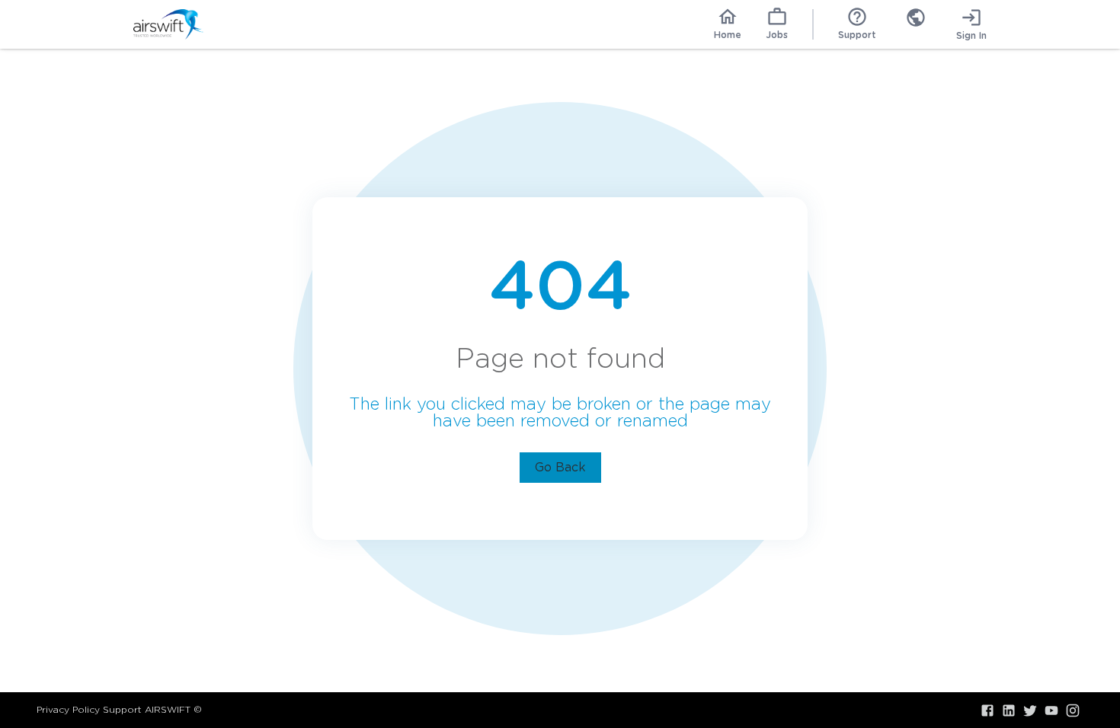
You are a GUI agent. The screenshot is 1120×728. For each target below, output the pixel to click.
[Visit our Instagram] (1072, 710)
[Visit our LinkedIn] (1008, 710)
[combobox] (916, 24)
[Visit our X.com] (1030, 710)
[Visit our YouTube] (1051, 710)
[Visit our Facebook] (987, 710)
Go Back (560, 467)
